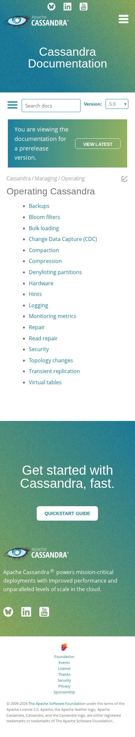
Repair (37, 327)
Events (64, 662)
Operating (73, 178)
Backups (39, 205)
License (64, 668)
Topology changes (51, 360)
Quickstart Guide (67, 513)
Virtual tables (45, 382)
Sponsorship (64, 691)
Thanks (64, 674)
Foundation (64, 656)
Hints (35, 294)
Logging (38, 305)
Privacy (64, 686)
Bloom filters (44, 217)
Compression (45, 261)
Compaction (44, 250)
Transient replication (54, 371)
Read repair (43, 338)
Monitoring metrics (52, 316)
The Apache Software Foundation (57, 703)
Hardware (41, 283)
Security (39, 349)
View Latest (97, 144)
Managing (46, 178)
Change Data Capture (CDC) (63, 239)
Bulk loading (44, 228)
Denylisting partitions (55, 272)
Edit (124, 179)
